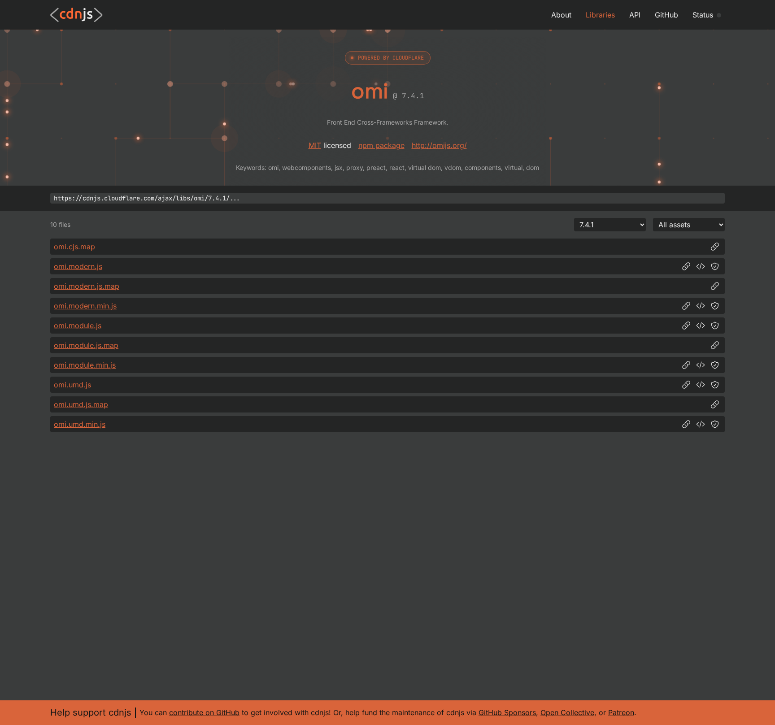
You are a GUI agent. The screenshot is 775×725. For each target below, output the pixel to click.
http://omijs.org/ (439, 145)
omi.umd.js (72, 385)
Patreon (621, 712)
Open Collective (567, 712)
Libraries (600, 14)
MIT (315, 145)
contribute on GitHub (204, 712)
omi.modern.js (78, 266)
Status (702, 14)
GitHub (666, 14)
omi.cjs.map (74, 247)
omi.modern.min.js (85, 306)
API (634, 14)
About (561, 14)
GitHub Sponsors (507, 712)
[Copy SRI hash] (715, 266)
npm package (381, 145)
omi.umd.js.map (81, 404)
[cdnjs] (76, 15)
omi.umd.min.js (79, 424)
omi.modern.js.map (86, 286)
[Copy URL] (715, 246)
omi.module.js (77, 325)
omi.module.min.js (85, 365)
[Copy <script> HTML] (700, 266)
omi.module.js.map (86, 345)
